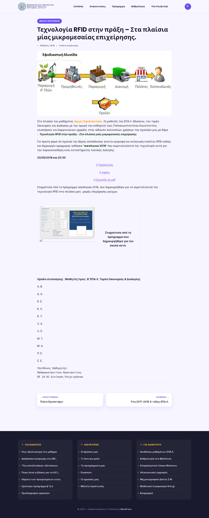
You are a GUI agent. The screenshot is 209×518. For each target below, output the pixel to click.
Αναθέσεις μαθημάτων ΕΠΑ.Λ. (157, 451)
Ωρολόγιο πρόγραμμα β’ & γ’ (37, 486)
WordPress (126, 509)
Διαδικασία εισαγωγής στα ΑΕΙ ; (39, 458)
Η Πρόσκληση (104, 165)
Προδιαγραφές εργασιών (36, 493)
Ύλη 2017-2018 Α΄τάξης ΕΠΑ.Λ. (149, 399)
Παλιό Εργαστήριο (51, 399)
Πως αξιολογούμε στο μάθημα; (39, 451)
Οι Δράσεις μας (89, 451)
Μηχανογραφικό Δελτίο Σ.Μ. (156, 479)
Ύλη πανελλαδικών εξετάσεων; (40, 465)
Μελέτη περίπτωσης (49, 21)
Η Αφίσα (104, 172)
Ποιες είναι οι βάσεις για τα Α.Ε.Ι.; (40, 472)
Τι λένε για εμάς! (90, 458)
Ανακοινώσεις (98, 6)
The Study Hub (159, 6)
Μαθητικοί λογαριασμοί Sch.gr (157, 486)
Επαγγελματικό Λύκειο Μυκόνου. (158, 465)
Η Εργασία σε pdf (104, 179)
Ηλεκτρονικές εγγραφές (154, 472)
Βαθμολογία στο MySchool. (156, 458)
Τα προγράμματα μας (93, 465)
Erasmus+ (86, 472)
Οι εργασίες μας (90, 479)
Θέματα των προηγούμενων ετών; (41, 479)
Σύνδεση (78, 6)
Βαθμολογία (138, 6)
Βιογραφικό (146, 493)
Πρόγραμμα (118, 6)
